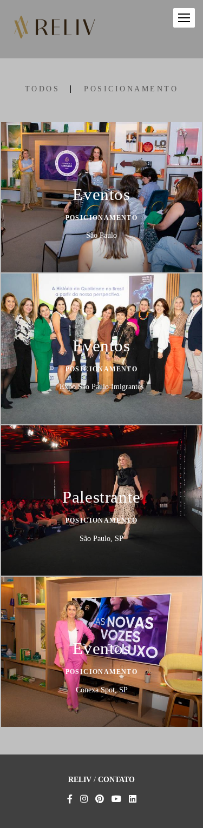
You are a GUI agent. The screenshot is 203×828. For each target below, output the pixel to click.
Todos (42, 89)
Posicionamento (131, 89)
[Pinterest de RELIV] (99, 799)
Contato (116, 780)
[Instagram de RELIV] (84, 799)
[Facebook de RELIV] (70, 799)
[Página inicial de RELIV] (54, 29)
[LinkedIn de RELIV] (132, 799)
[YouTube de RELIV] (116, 799)
